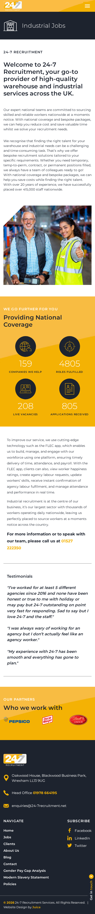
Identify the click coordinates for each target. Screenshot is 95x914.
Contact (10, 864)
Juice (36, 907)
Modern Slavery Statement (26, 877)
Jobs (7, 837)
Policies (9, 884)
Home (8, 830)
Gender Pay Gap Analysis (24, 870)
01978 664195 (45, 793)
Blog (7, 857)
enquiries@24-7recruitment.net (39, 805)
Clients (9, 844)
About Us (11, 850)
